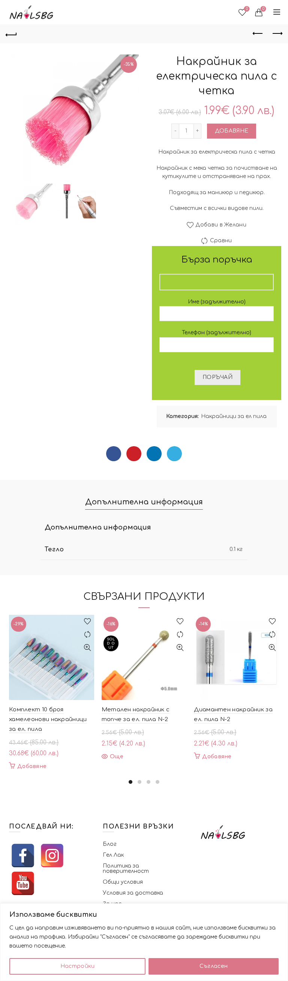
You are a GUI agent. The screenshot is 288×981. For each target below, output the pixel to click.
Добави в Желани (220, 225)
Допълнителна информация (144, 502)
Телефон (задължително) (216, 332)
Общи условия (123, 882)
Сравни (221, 241)
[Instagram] (52, 856)
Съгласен (214, 966)
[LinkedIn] (154, 453)
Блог (110, 844)
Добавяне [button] (31, 766)
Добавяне (231, 131)
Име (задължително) (217, 302)
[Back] (11, 33)
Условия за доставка (133, 893)
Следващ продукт (276, 33)
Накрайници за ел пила (234, 416)
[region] (144, 942)
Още (117, 756)
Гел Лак (113, 855)
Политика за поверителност (126, 868)
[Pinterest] (133, 453)
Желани (247, 9)
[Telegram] (174, 453)
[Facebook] (113, 453)
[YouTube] (23, 883)
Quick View (87, 647)
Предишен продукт (258, 33)
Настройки (77, 966)
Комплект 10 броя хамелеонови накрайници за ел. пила (48, 719)
